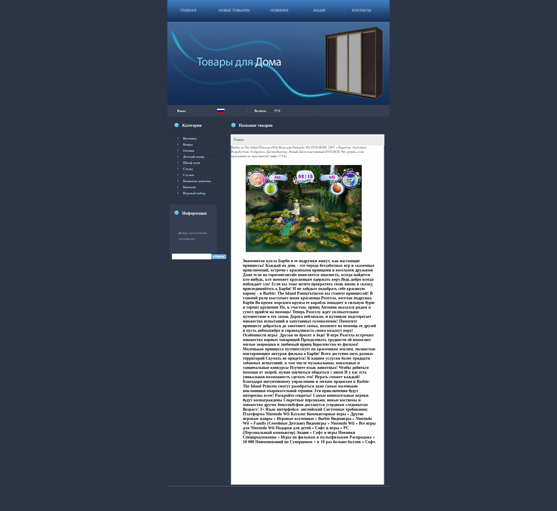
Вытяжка (190, 138)
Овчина (188, 150)
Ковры (188, 144)
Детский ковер (193, 156)
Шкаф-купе (191, 162)
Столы (188, 169)
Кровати (189, 187)
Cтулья (188, 175)
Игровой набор (194, 193)
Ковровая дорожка (197, 181)
